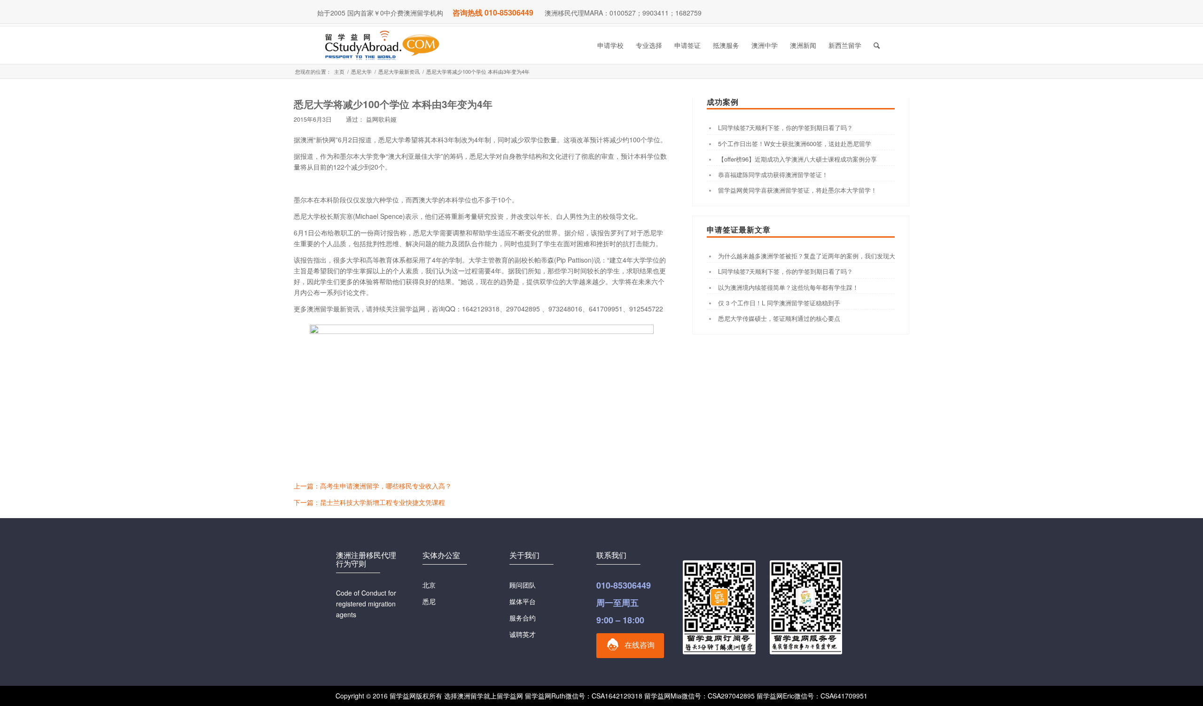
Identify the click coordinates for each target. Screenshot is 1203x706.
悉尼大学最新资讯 (399, 71)
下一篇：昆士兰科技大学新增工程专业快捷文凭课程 (369, 502)
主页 (339, 71)
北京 (429, 585)
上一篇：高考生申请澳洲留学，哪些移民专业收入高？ (373, 485)
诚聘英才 (522, 634)
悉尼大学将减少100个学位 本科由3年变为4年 (393, 104)
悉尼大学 (361, 71)
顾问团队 (522, 585)
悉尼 (429, 601)
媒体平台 (522, 601)
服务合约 (522, 617)
